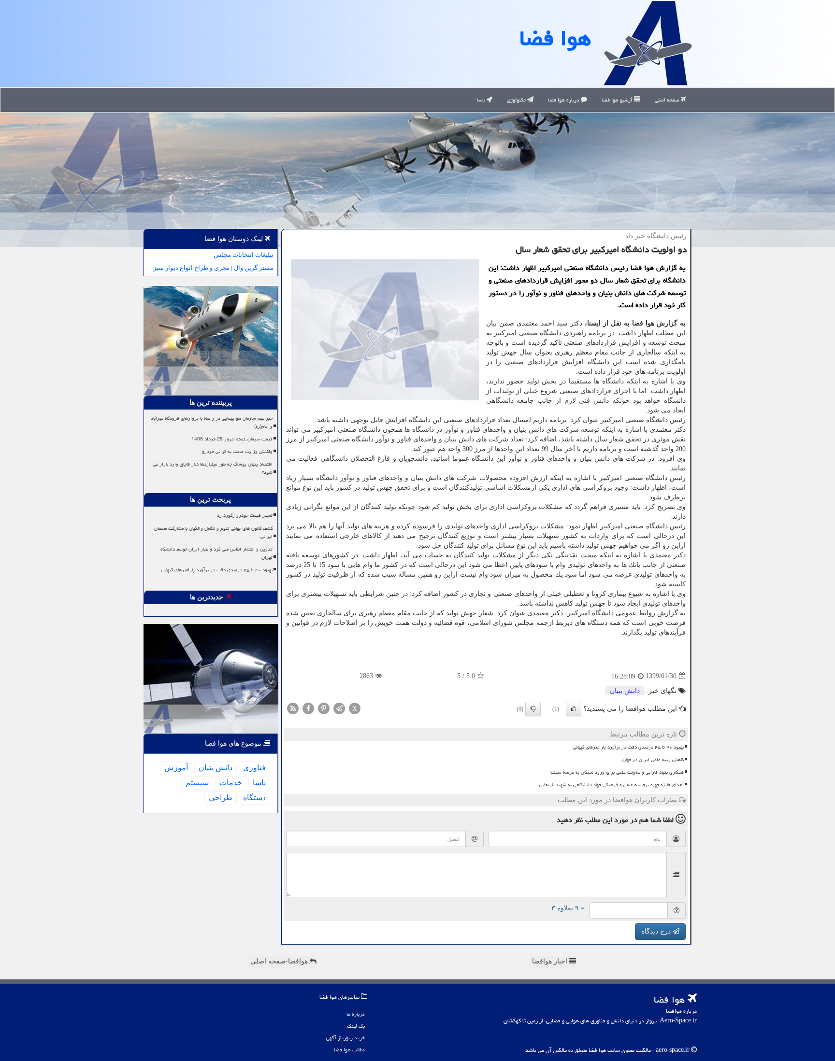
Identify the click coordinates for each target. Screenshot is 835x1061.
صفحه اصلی (668, 100)
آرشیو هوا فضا (618, 100)
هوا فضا (555, 38)
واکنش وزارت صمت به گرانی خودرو (237, 451)
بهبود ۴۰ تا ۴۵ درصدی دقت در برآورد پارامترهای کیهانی (628, 747)
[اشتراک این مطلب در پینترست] (324, 707)
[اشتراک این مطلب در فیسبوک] (308, 707)
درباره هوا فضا (564, 100)
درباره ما (355, 1014)
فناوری (254, 768)
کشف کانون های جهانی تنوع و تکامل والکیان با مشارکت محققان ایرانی (213, 532)
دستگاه (254, 797)
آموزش (176, 768)
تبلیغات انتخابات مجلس (244, 254)
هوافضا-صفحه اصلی (280, 961)
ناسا (482, 100)
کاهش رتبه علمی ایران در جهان (653, 759)
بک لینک (356, 1026)
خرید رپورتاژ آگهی (345, 1038)
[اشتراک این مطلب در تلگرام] (339, 707)
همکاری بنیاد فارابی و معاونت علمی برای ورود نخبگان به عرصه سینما (617, 772)
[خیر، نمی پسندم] (533, 709)
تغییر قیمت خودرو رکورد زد (245, 515)
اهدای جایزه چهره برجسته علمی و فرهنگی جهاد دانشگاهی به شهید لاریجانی (611, 785)
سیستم (197, 782)
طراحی (220, 797)
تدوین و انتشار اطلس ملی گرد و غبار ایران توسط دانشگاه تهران (216, 553)
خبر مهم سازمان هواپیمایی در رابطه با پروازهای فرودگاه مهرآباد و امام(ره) (212, 422)
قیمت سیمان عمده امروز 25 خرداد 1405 (232, 439)
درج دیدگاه (657, 931)
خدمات (230, 782)
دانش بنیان (625, 690)
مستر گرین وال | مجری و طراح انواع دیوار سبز (213, 267)
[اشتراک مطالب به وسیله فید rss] (293, 707)
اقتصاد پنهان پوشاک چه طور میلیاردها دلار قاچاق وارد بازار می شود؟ (213, 468)
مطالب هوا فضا (349, 1050)
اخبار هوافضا (550, 961)
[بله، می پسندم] (573, 709)
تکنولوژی (517, 100)
